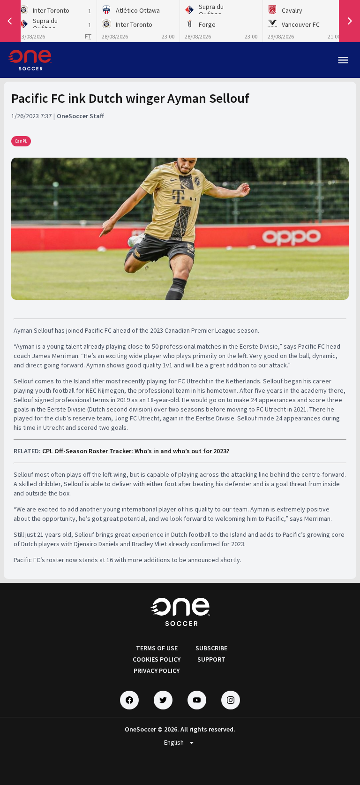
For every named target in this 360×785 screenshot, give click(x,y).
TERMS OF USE (157, 648)
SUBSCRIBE (211, 648)
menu (343, 60)
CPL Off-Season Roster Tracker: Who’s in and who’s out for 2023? (135, 451)
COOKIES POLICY (156, 659)
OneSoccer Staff (80, 116)
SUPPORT (211, 659)
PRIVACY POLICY (157, 670)
